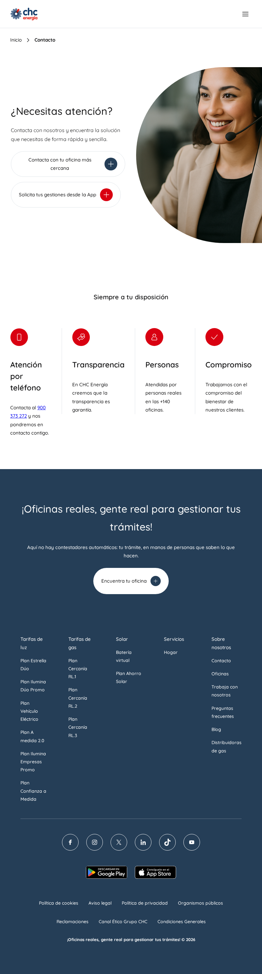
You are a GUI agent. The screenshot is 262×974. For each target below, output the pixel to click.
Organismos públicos (200, 903)
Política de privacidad (145, 903)
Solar (122, 639)
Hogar (171, 652)
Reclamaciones (73, 921)
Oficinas (220, 674)
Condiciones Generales (182, 921)
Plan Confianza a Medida (33, 791)
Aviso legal (100, 903)
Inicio (16, 40)
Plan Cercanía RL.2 (77, 698)
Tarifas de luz (31, 643)
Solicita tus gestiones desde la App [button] (57, 195)
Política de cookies (58, 903)
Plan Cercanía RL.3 (77, 727)
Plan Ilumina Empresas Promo (33, 762)
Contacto (221, 661)
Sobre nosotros (221, 643)
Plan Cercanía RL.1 (77, 668)
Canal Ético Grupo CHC (123, 921)
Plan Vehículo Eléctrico (29, 711)
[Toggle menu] (245, 14)
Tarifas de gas (79, 643)
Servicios (174, 639)
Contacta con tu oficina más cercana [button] (59, 164)
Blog (216, 729)
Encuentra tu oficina (124, 581)
